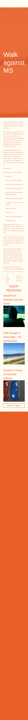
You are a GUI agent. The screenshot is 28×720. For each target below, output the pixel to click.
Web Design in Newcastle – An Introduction (12, 336)
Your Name (6, 525)
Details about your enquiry (11, 537)
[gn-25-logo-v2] (5, 2)
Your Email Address (9, 531)
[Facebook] (4, 502)
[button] (9, 5)
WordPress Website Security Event (13, 299)
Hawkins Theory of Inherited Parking (12, 374)
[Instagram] (9, 502)
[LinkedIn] (6, 502)
